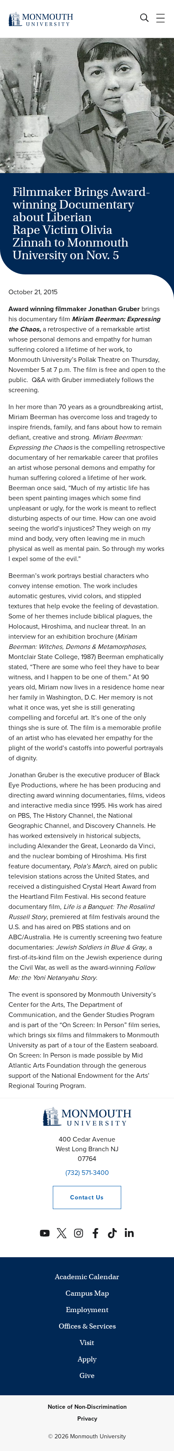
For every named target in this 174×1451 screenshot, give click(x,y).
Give (87, 1375)
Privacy (87, 1418)
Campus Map (87, 1293)
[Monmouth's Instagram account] (78, 1233)
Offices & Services (87, 1326)
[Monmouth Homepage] (40, 19)
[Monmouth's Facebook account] (95, 1233)
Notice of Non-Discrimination (87, 1406)
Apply (87, 1359)
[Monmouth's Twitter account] (62, 1233)
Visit (87, 1342)
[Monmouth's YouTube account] (45, 1233)
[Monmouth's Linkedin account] (129, 1233)
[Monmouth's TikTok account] (112, 1233)
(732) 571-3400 (87, 1172)
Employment (87, 1309)
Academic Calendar (87, 1276)
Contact (78, 1197)
